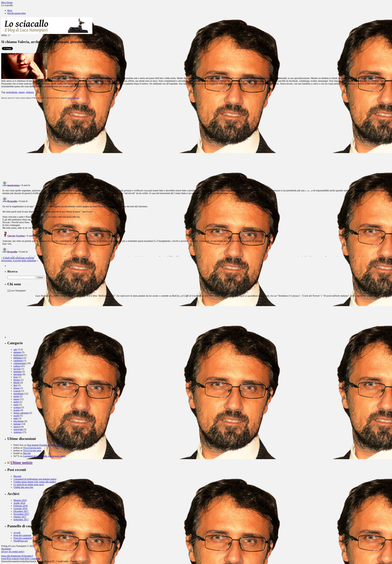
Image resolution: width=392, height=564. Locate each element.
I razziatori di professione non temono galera (44, 456)
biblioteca (18, 357)
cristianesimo (19, 363)
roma (15, 404)
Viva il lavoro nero (32, 447)
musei (16, 399)
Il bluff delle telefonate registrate (18, 258)
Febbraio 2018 (20, 505)
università (18, 429)
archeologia (11, 92)
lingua (16, 388)
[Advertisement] (30, 319)
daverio (17, 368)
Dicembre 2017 (20, 511)
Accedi (16, 532)
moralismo (18, 393)
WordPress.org (20, 541)
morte (16, 396)
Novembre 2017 (21, 514)
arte (69, 98)
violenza (30, 92)
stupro (21, 92)
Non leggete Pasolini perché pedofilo (45, 445)
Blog (9, 10)
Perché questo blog (16, 13)
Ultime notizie (21, 463)
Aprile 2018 (19, 503)
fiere (15, 377)
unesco (16, 426)
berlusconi (18, 355)
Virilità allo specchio (23, 487)
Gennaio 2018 (20, 508)
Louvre (17, 391)
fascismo (17, 374)
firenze (16, 379)
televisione (18, 421)
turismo (17, 424)
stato (15, 418)
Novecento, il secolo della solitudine (18, 260)
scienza (17, 407)
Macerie (27, 453)
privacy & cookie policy (12, 551)
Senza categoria (21, 413)
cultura (16, 366)
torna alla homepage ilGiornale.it (17, 556)
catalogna (18, 360)
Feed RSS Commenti (29, 558)
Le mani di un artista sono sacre (28, 484)
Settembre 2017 (21, 519)
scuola (16, 410)
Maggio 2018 (19, 500)
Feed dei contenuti (22, 535)
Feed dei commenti (22, 538)
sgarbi (16, 415)
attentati (17, 352)
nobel (16, 402)
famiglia (17, 371)
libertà (16, 382)
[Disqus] (196, 140)
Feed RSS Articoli (10, 558)
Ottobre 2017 (19, 516)
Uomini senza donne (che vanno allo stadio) (34, 481)
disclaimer (6, 548)
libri (15, 385)
